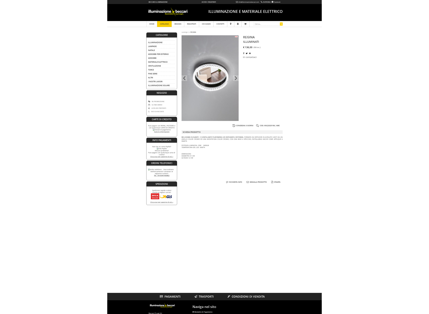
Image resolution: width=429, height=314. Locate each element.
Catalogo (164, 24)
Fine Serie (152, 73)
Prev (184, 78)
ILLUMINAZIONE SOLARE (159, 85)
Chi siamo (206, 24)
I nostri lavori (155, 81)
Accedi (204, 2)
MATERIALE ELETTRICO (158, 62)
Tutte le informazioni (161, 132)
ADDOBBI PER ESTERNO (158, 54)
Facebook (277, 2)
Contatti (220, 24)
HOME (151, 24)
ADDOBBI (152, 58)
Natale (151, 50)
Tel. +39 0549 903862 (161, 175)
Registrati (212, 2)
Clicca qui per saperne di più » (161, 157)
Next (236, 78)
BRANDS (178, 24)
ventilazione (154, 66)
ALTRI (150, 77)
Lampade (152, 46)
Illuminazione (155, 42)
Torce (151, 70)
